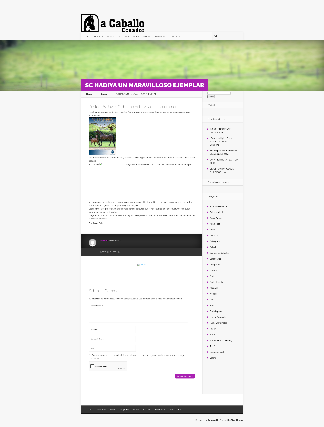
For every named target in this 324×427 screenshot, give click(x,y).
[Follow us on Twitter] (216, 36)
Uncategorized (217, 352)
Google (124, 252)
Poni (212, 305)
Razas (109, 36)
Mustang (214, 288)
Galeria (136, 36)
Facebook (129, 252)
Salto (212, 334)
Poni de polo (216, 311)
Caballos (214, 247)
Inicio (88, 36)
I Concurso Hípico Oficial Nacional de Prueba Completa (221, 141)
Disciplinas (122, 36)
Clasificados (159, 36)
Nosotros (98, 36)
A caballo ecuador (218, 206)
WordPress (237, 420)
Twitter (134, 252)
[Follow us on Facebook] (223, 36)
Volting (213, 358)
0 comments (169, 107)
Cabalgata (215, 241)
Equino (213, 276)
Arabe (104, 94)
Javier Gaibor (118, 107)
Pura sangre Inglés (218, 323)
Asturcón (214, 235)
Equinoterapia (216, 282)
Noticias (146, 36)
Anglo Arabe (215, 218)
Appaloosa (215, 224)
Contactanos (174, 36)
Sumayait (213, 420)
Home (89, 94)
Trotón (213, 346)
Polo (212, 299)
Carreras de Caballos (219, 253)
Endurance (215, 270)
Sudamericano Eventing (221, 340)
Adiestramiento (217, 212)
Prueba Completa (218, 317)
